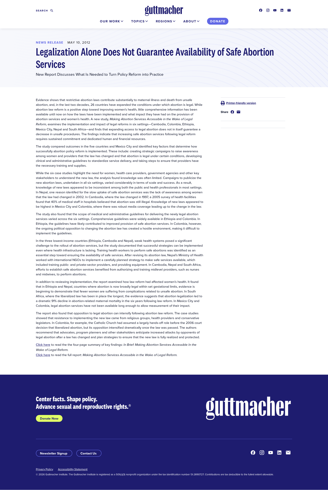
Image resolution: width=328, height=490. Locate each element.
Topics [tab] (138, 21)
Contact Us (88, 453)
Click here (43, 344)
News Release (49, 42)
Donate (217, 21)
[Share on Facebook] (232, 112)
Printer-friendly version (241, 103)
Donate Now (49, 418)
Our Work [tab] (110, 21)
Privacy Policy (44, 469)
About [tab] (189, 21)
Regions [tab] (164, 21)
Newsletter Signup (54, 453)
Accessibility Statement (72, 469)
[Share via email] (238, 112)
